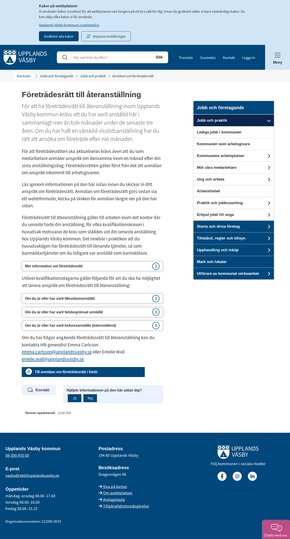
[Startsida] (25, 57)
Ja (75, 398)
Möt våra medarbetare (216, 167)
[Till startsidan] (238, 453)
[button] (92, 266)
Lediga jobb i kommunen (219, 132)
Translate (186, 57)
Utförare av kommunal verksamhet (228, 273)
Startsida (23, 76)
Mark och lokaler (212, 262)
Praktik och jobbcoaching (220, 203)
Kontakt (229, 57)
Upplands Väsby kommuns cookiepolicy (69, 25)
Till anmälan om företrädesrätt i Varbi (66, 372)
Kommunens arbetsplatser (220, 156)
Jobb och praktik (93, 76)
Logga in (248, 57)
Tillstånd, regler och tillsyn (221, 238)
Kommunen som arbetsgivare (223, 144)
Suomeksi (207, 57)
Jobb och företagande (56, 76)
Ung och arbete (210, 179)
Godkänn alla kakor (59, 36)
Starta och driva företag (218, 226)
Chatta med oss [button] (276, 535)
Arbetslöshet (208, 191)
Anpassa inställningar (109, 36)
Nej (90, 398)
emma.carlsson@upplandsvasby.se (57, 352)
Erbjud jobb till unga (215, 215)
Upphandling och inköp (218, 250)
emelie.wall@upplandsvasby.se (53, 359)
